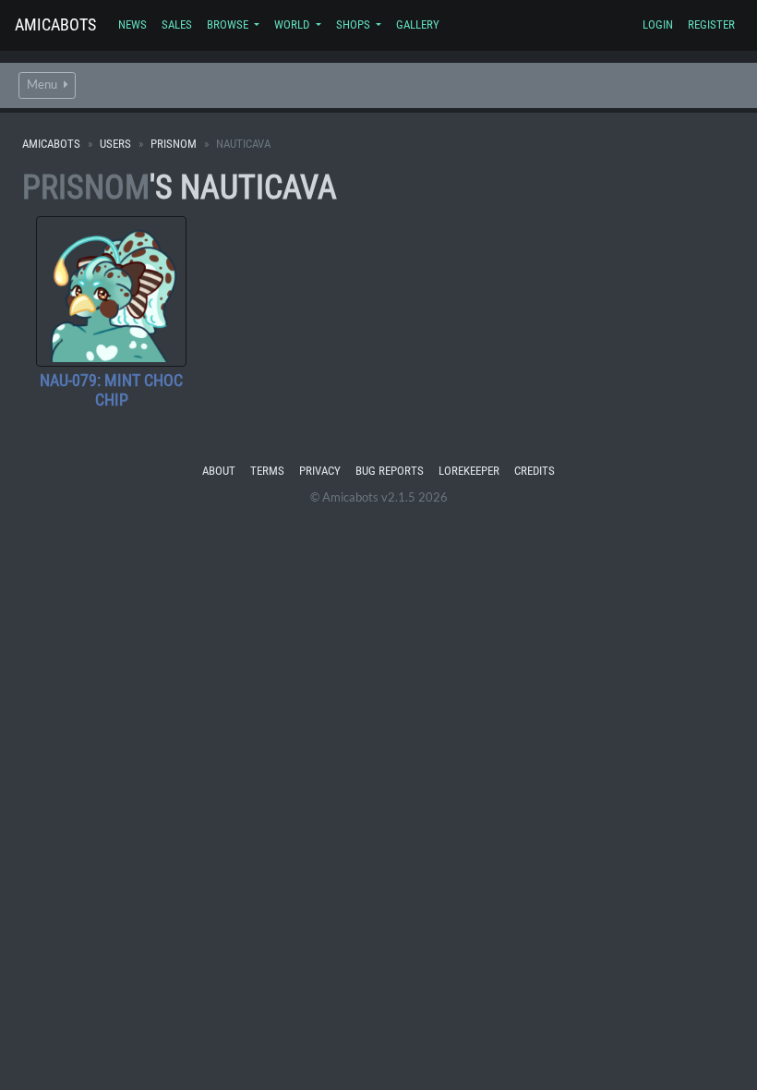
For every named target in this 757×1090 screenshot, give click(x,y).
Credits (534, 471)
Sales (177, 24)
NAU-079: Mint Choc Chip (111, 390)
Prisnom (173, 144)
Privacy (320, 471)
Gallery (417, 24)
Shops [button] (354, 24)
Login (658, 24)
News (132, 24)
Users (115, 144)
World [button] (293, 24)
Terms (267, 471)
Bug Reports (389, 471)
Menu (43, 84)
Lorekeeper (469, 471)
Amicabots (55, 24)
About (218, 471)
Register (711, 24)
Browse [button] (229, 24)
